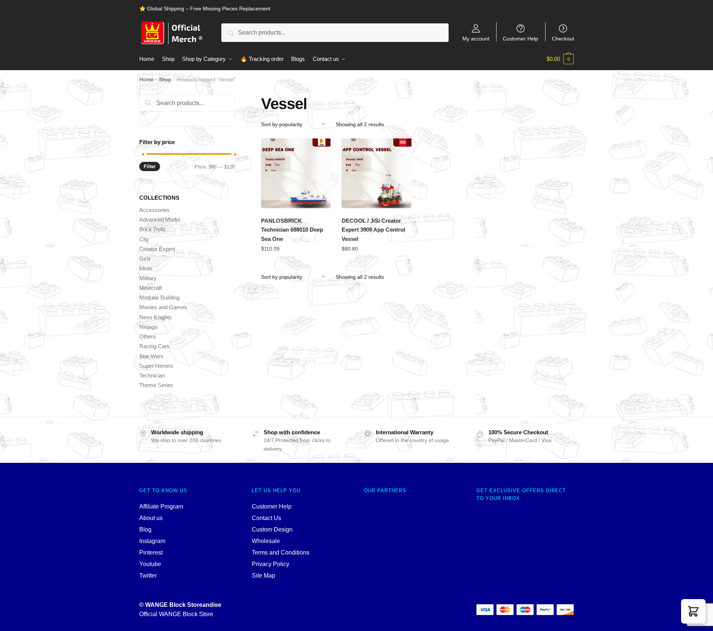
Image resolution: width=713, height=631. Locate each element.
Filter (150, 166)
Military (148, 278)
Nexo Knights (155, 317)
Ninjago (148, 327)
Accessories (154, 210)
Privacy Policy (270, 564)
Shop (165, 79)
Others (147, 336)
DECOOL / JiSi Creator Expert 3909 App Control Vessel (373, 230)
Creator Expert (157, 249)
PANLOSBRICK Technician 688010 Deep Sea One (292, 230)
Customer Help (520, 38)
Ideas (146, 268)
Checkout (563, 38)
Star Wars (151, 356)
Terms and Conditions (280, 552)
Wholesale (266, 541)
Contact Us (266, 518)
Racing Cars (154, 346)
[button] (693, 611)
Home (146, 79)
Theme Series (156, 385)
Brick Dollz (152, 229)
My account (475, 38)
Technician (152, 375)
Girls (145, 258)
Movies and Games (163, 307)
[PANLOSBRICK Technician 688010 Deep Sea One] (296, 173)
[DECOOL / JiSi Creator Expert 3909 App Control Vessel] (376, 173)
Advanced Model (159, 219)
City (144, 239)
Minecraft (150, 288)
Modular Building (159, 297)
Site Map (263, 575)
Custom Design (272, 529)
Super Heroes (156, 366)
